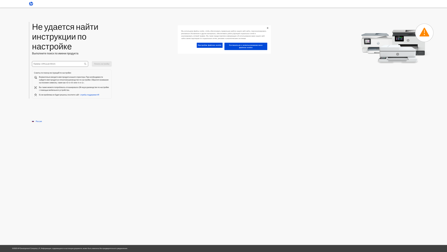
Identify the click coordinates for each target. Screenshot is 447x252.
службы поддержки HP (89, 95)
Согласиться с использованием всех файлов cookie (245, 46)
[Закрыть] (267, 28)
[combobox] (60, 64)
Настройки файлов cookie (209, 45)
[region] (224, 39)
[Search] (85, 64)
